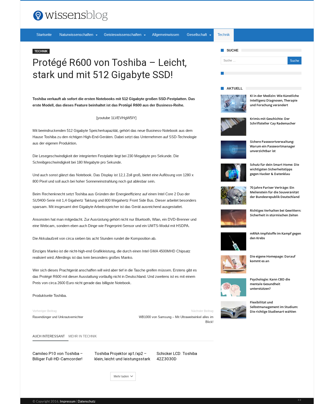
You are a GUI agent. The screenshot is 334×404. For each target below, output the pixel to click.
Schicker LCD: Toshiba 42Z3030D (176, 356)
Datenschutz (86, 401)
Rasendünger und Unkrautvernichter (58, 314)
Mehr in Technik (82, 336)
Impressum (68, 401)
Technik (41, 51)
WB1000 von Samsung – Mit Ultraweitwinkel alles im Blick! (176, 316)
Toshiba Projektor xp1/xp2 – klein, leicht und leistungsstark (122, 356)
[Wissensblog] (70, 8)
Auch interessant (49, 336)
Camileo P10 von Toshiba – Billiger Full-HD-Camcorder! (58, 356)
